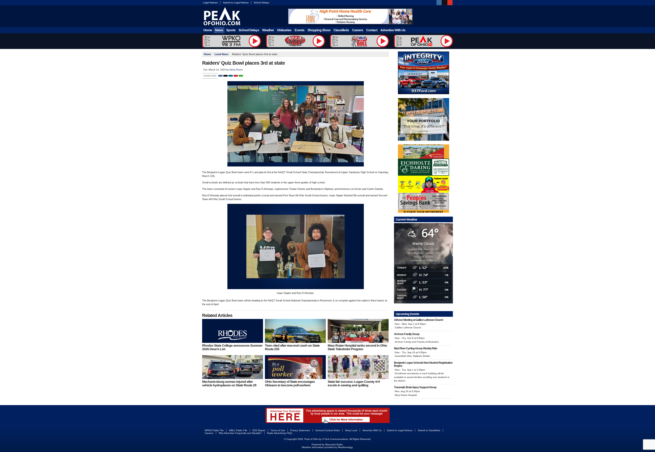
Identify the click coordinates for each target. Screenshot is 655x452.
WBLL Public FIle (238, 430)
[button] (220, 76)
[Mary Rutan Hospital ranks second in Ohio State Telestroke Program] (358, 331)
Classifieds (341, 30)
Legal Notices (210, 2)
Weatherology (345, 447)
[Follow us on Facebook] (439, 2)
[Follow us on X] (444, 2)
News (219, 30)
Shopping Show (319, 30)
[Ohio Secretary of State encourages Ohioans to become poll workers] (295, 367)
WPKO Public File (214, 430)
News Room (236, 69)
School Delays (261, 2)
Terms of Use (278, 430)
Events (299, 30)
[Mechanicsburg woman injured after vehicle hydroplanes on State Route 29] (232, 367)
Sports (231, 30)
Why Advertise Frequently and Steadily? (240, 433)
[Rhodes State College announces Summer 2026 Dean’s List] (232, 331)
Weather (268, 30)
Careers (357, 30)
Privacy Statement (300, 430)
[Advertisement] (350, 16)
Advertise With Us (392, 30)
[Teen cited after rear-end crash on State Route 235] (295, 331)
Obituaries (284, 30)
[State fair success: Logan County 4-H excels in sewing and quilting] (358, 367)
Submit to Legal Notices (236, 2)
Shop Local (351, 430)
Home (207, 30)
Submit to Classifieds (429, 430)
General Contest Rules (327, 430)
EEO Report (258, 430)
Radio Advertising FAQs (279, 433)
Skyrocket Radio (334, 444)
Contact (371, 30)
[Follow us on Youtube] (450, 2)
